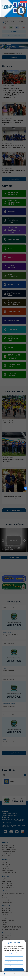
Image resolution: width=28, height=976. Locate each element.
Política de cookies (13, 958)
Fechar (23, 2)
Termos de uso (13, 966)
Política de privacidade (13, 962)
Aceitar (14, 970)
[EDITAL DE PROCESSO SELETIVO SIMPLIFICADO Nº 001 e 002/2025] (14, 8)
